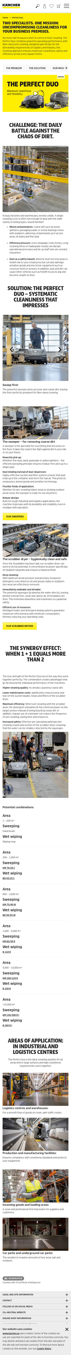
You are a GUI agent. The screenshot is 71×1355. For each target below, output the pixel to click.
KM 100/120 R (10, 978)
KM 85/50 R (9, 941)
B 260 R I (7, 1025)
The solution (37, 68)
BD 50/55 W (9, 915)
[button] (66, 68)
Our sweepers (15, 516)
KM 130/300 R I (11, 1015)
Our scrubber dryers (19, 626)
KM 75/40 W (9, 904)
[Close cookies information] (66, 1329)
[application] (35, 93)
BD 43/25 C (9, 878)
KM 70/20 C (9, 868)
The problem (14, 68)
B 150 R (7, 988)
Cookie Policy (44, 1348)
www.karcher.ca (11, 1333)
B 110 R (7, 952)
